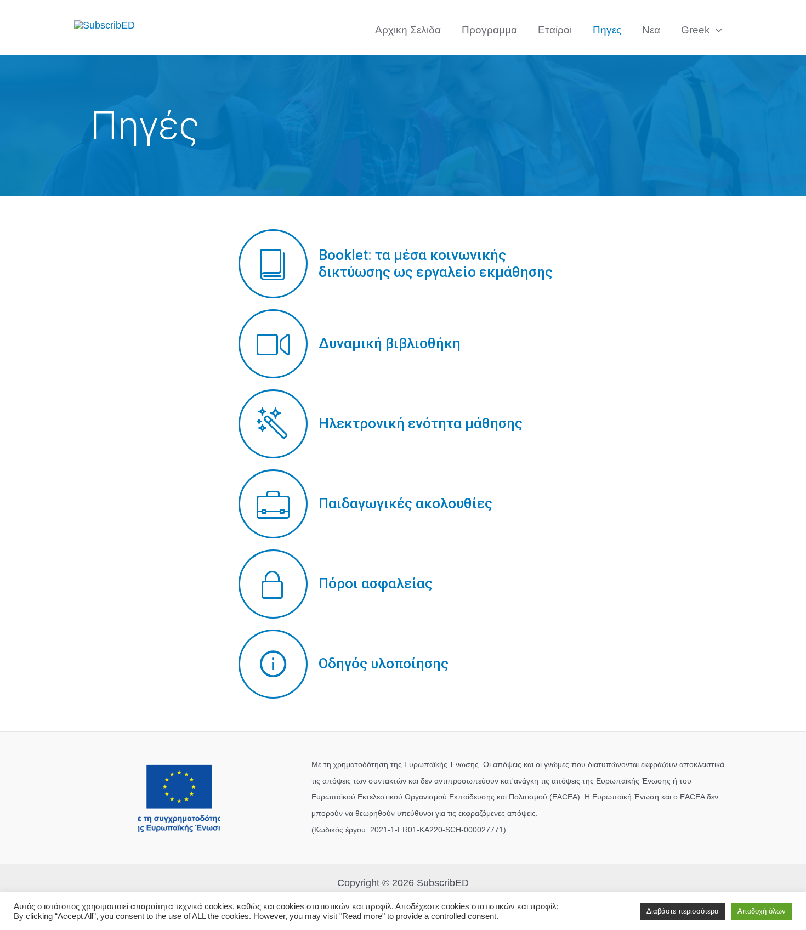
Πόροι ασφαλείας (376, 583)
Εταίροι (555, 30)
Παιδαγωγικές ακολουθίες (405, 503)
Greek (695, 30)
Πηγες (607, 30)
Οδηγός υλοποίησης (384, 663)
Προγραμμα (489, 30)
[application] (716, 30)
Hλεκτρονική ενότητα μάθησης (421, 423)
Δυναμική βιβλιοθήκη (390, 343)
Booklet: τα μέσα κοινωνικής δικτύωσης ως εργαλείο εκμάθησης (436, 263)
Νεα (651, 30)
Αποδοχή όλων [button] (761, 911)
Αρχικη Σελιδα (408, 30)
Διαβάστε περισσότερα (682, 911)
